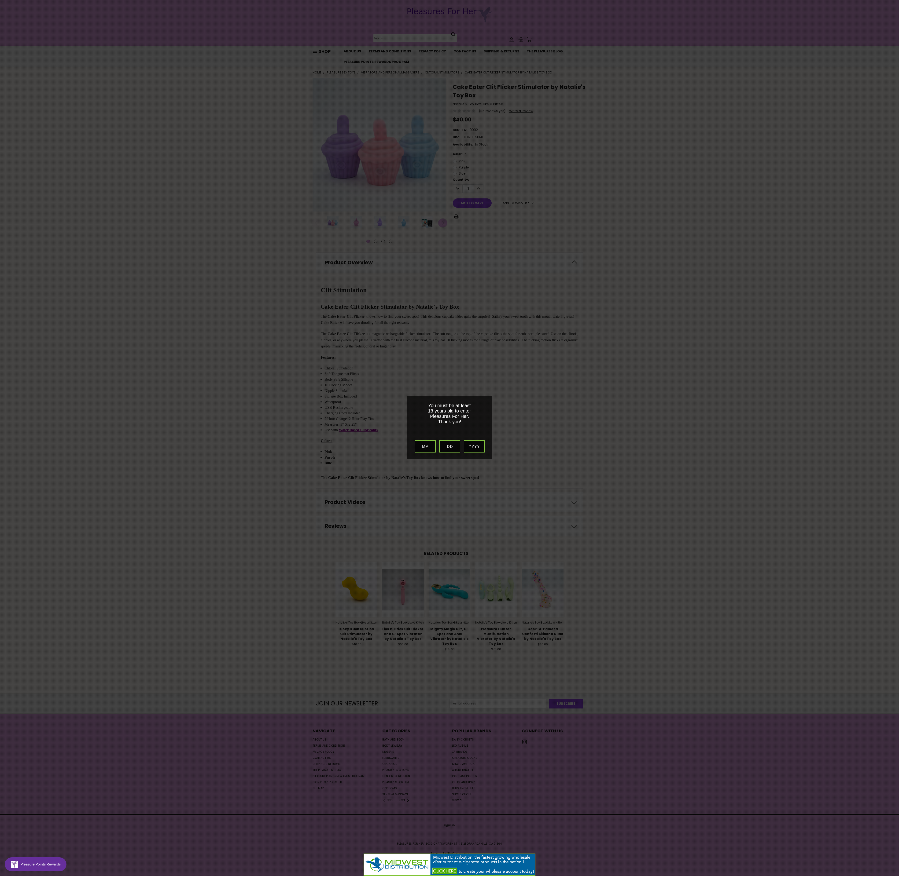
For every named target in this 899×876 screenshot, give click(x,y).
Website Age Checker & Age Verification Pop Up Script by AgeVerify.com (893, 875)
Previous (886, 861)
